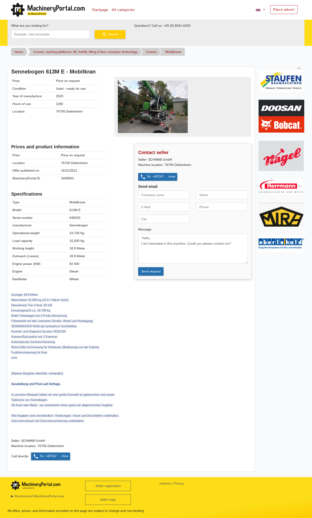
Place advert (284, 9)
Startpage (100, 10)
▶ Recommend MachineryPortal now (37, 496)
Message (144, 229)
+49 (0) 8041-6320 (176, 25)
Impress (165, 483)
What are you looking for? (29, 25)
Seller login (108, 499)
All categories (123, 10)
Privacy (179, 483)
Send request (151, 271)
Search (110, 34)
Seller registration (108, 486)
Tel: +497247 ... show (157, 177)
